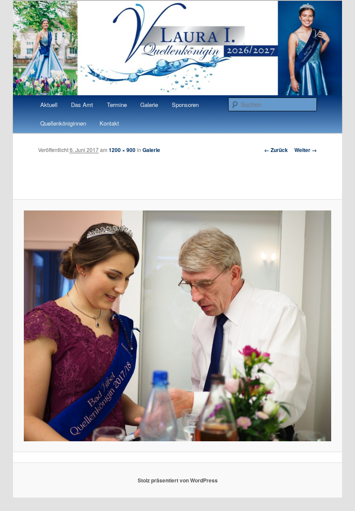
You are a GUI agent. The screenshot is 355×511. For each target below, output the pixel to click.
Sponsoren (185, 104)
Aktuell (49, 104)
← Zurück (276, 150)
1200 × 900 (122, 150)
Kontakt (109, 123)
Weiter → (305, 150)
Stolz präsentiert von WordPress (178, 480)
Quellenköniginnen (63, 123)
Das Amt (82, 104)
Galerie (149, 104)
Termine (117, 104)
